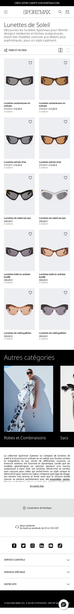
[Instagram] (32, 546)
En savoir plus (37, 486)
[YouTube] (51, 546)
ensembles (55, 479)
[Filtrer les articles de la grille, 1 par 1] (68, 50)
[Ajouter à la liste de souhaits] (30, 63)
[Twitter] (23, 546)
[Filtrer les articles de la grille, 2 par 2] (61, 50)
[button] (64, 604)
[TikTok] (60, 546)
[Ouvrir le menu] (6, 12)
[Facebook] (14, 546)
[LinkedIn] (42, 546)
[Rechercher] (60, 12)
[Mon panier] (67, 12)
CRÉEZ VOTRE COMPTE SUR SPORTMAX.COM (37, 3)
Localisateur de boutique (39, 507)
